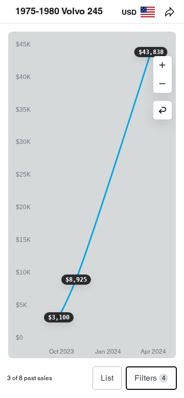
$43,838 (151, 52)
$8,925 (76, 279)
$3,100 (59, 317)
